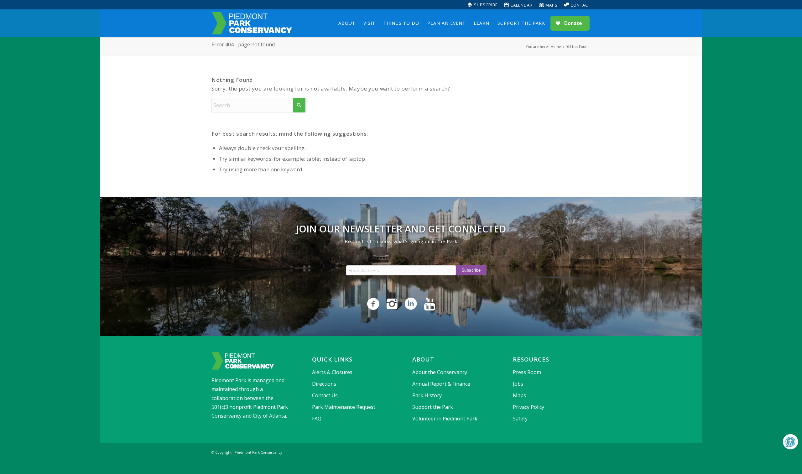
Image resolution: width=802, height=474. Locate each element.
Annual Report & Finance (441, 383)
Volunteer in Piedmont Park (444, 418)
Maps (551, 5)
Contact (580, 5)
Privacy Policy (528, 407)
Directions (324, 383)
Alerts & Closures (332, 372)
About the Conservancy (439, 372)
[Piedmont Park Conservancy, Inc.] (251, 23)
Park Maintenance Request (343, 407)
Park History (427, 395)
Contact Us (325, 395)
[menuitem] (483, 5)
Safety (520, 418)
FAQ (316, 418)
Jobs (518, 383)
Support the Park (432, 407)
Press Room (527, 372)
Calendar (521, 5)
